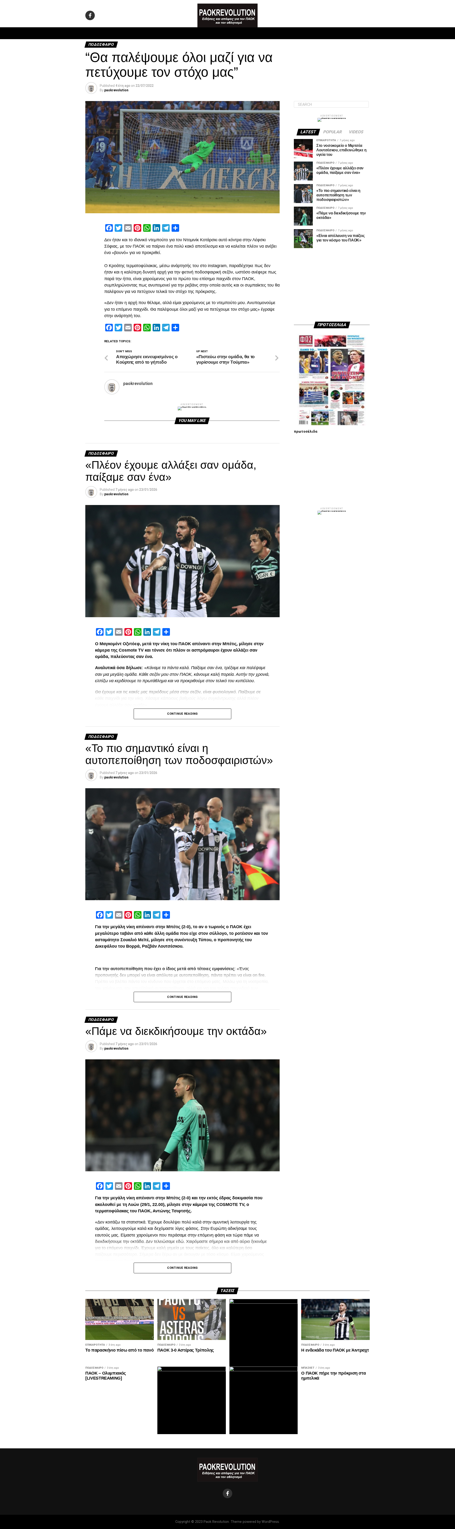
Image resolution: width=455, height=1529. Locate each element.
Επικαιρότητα (240, 33)
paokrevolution (116, 90)
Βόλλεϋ (215, 33)
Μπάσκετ (194, 33)
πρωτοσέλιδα (305, 432)
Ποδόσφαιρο (168, 33)
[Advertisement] (332, 285)
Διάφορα (290, 33)
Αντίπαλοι (268, 33)
